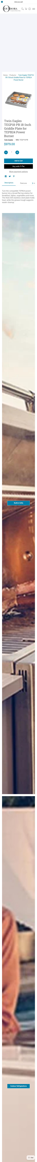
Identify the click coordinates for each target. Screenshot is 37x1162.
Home (5, 75)
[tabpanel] (18, 196)
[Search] (22, 9)
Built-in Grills (18, 503)
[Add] (17, 152)
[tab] (9, 183)
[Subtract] (6, 152)
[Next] (32, 183)
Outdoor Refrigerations (18, 1086)
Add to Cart (18, 161)
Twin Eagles (8, 140)
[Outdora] (11, 9)
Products (12, 75)
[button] (26, 9)
